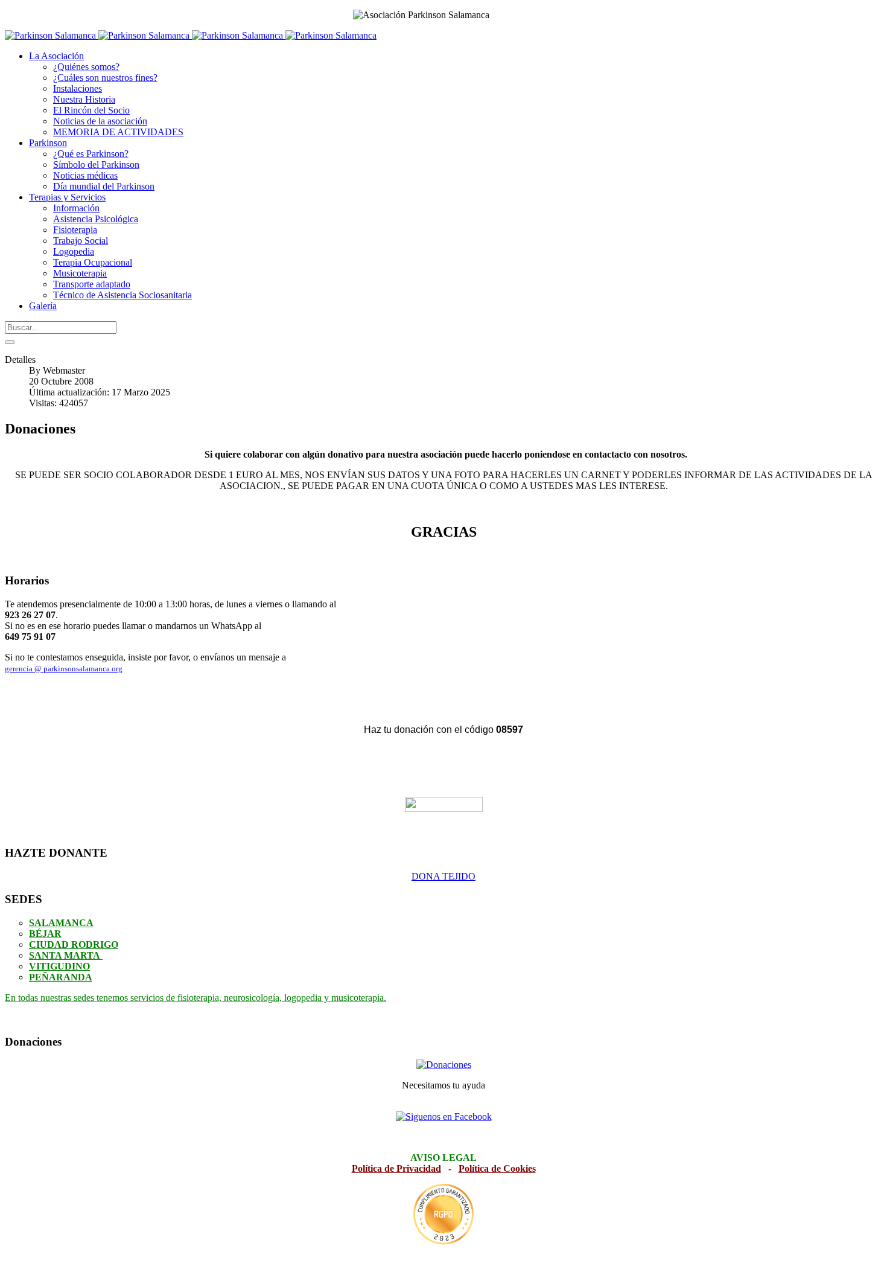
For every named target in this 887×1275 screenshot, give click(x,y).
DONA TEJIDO (443, 876)
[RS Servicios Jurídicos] (443, 1214)
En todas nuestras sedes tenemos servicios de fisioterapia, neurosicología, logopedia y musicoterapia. (195, 997)
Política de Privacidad (396, 1168)
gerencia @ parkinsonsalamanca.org (63, 668)
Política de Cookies (497, 1168)
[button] (56, 56)
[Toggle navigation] (9, 342)
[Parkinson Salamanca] (191, 35)
